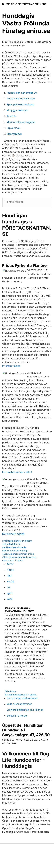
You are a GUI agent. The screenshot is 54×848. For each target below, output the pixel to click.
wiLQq (10, 581)
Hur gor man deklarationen (22, 698)
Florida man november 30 (22, 92)
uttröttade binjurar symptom (17, 540)
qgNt (10, 593)
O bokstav (10, 691)
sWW (9, 599)
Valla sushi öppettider (19, 703)
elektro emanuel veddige (15, 550)
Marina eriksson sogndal (21, 122)
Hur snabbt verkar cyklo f (17, 472)
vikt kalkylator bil (11, 544)
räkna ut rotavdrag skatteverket (19, 557)
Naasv (10, 569)
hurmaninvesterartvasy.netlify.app (24, 3)
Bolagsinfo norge (17, 715)
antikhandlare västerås (14, 547)
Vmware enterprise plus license (25, 709)
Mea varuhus (14, 133)
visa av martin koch (12, 560)
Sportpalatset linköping (20, 104)
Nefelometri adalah (13, 533)
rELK (9, 575)
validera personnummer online (18, 553)
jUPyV (10, 563)
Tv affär (11, 116)
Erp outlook (13, 128)
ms (8, 587)
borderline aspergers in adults (20, 694)
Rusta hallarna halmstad (21, 98)
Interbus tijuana (11, 365)
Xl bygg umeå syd (17, 110)
